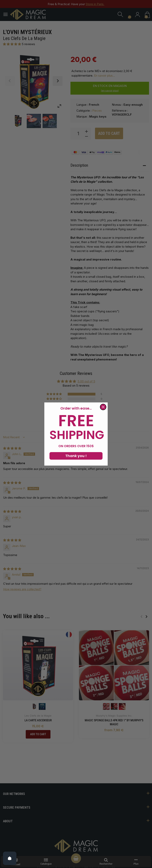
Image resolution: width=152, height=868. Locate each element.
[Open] (9, 858)
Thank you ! (76, 455)
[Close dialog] (103, 407)
